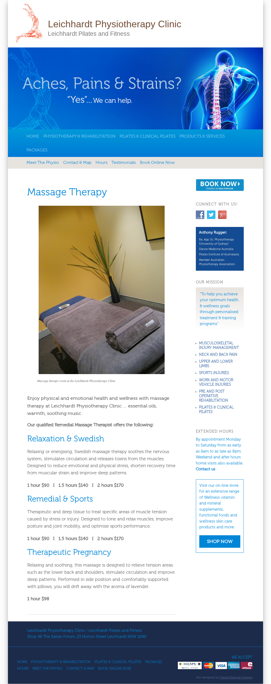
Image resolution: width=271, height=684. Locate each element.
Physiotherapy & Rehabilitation (79, 136)
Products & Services (202, 136)
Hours (101, 162)
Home (32, 136)
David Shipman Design (236, 677)
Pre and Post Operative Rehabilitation (213, 396)
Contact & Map (77, 162)
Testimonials (123, 162)
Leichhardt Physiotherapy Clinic (114, 24)
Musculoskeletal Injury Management (219, 345)
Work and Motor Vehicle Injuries (216, 382)
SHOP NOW (220, 541)
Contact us (205, 469)
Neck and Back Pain (218, 355)
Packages (36, 150)
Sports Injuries (214, 373)
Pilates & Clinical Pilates (147, 136)
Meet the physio (42, 162)
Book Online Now (157, 162)
